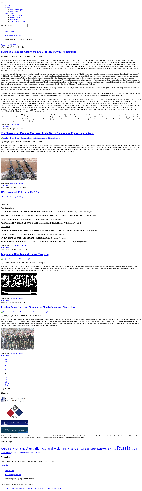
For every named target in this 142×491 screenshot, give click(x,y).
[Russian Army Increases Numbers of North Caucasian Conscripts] (24, 312)
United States (24, 452)
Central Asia (51, 448)
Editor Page (14, 11)
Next (7, 383)
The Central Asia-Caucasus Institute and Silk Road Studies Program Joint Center (33, 488)
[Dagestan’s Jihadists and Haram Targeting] (16, 259)
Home (7, 6)
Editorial (8, 8)
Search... (4, 25)
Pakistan (113, 449)
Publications (9, 13)
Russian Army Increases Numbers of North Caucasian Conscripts (38, 307)
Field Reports (14, 19)
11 (6, 379)
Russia (124, 448)
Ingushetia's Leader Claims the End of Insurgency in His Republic (38, 51)
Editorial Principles (16, 10)
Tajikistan (15, 452)
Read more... (5, 127)
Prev (7, 361)
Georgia (73, 448)
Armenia (20, 448)
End (6, 385)
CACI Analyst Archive (18, 21)
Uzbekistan (35, 452)
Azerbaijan (34, 448)
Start (7, 359)
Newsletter (4, 465)
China (64, 448)
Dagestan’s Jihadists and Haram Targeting (25, 254)
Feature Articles (15, 17)
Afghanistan (8, 448)
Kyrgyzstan (103, 448)
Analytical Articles (16, 15)
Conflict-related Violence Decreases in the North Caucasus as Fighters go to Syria (47, 133)
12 (6, 381)
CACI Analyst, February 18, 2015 (20, 192)
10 (6, 377)
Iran (81, 449)
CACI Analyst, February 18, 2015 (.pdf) (13, 197)
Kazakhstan (90, 448)
